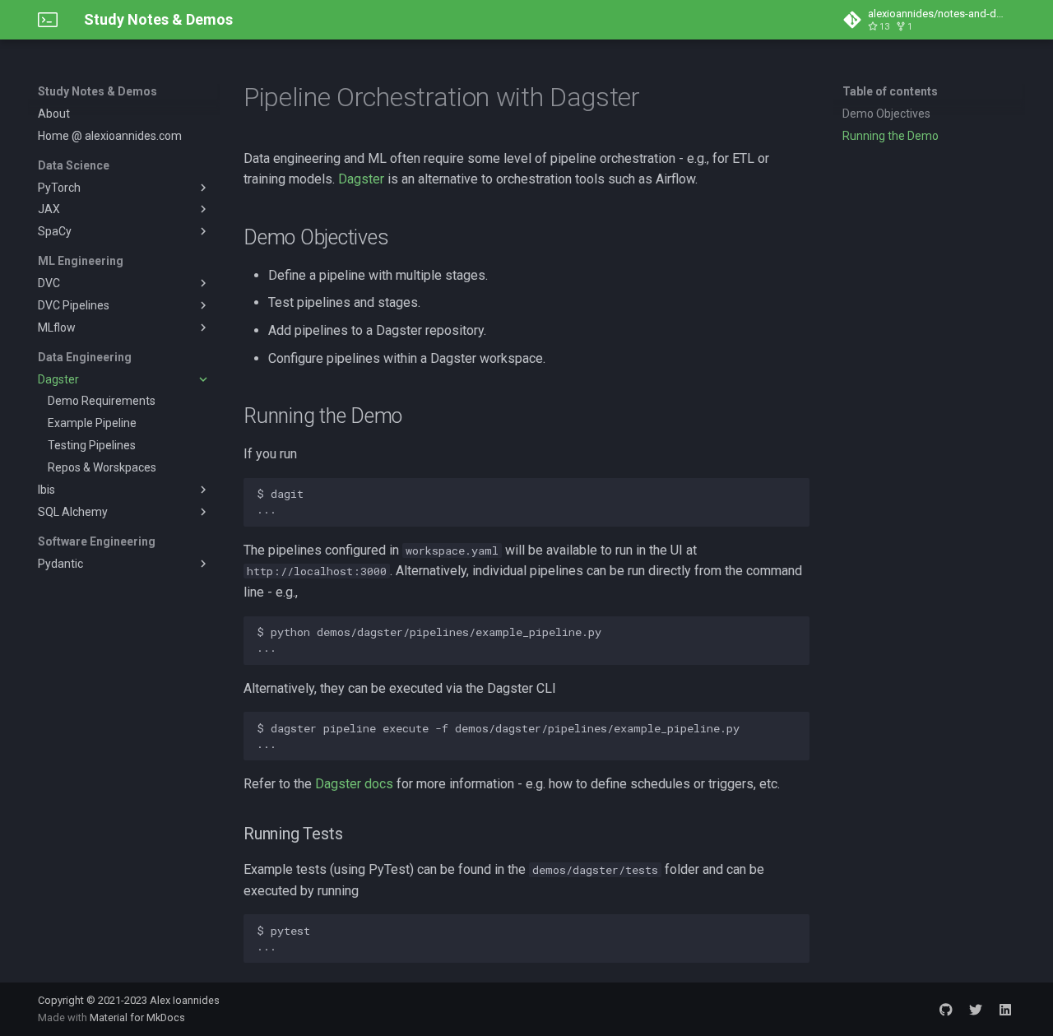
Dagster (361, 179)
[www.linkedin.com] (1005, 1009)
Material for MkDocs (137, 1017)
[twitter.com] (976, 1009)
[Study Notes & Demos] (47, 19)
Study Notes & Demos (97, 91)
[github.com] (946, 1009)
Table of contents (890, 91)
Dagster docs (354, 784)
